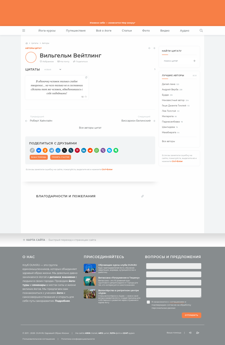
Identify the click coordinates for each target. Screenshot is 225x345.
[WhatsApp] (96, 150)
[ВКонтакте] (38, 150)
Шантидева (170, 127)
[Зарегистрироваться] (197, 333)
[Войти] (190, 333)
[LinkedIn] (83, 150)
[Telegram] (51, 150)
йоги (60, 293)
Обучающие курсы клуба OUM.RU (117, 265)
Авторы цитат (33, 48)
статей (91, 333)
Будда (167, 94)
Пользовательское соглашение (38, 339)
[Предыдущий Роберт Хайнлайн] (149, 48)
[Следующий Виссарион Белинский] (154, 48)
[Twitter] (64, 150)
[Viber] (103, 150)
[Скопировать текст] (86, 77)
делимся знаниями (62, 277)
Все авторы (168, 141)
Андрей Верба (172, 89)
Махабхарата (170, 132)
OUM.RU (40, 333)
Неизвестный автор (175, 100)
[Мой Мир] (58, 150)
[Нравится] (85, 97)
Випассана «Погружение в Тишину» (119, 277)
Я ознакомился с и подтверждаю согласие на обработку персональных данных (171, 305)
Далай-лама (170, 84)
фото (115, 333)
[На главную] (27, 43)
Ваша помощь (174, 332)
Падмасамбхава (172, 121)
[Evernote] (115, 150)
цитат (103, 333)
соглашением (177, 302)
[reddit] (90, 150)
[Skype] (109, 150)
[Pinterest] (77, 150)
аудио (129, 333)
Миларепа (169, 116)
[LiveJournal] (70, 150)
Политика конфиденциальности (78, 339)
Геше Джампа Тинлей (175, 105)
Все (195, 75)
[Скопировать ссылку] (32, 150)
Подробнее (62, 300)
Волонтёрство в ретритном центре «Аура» (118, 291)
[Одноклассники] (45, 150)
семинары (39, 285)
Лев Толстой (170, 111)
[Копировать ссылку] (142, 196)
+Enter (107, 169)
